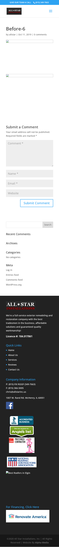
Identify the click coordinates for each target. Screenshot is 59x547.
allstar (12, 34)
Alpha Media (42, 542)
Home (11, 350)
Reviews (12, 364)
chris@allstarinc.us (16, 391)
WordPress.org (14, 284)
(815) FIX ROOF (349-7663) (22, 384)
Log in (9, 269)
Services (12, 359)
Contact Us (14, 369)
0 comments (40, 34)
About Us (13, 355)
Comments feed (14, 279)
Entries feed (12, 274)
